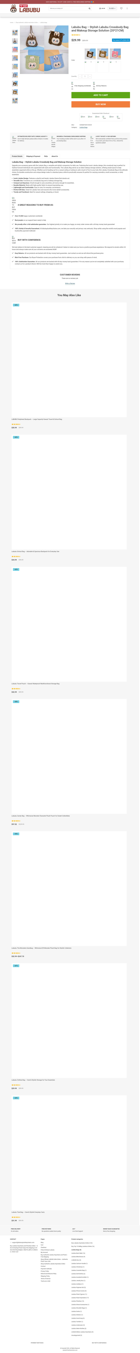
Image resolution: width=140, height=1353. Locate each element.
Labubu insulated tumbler (80, 1277)
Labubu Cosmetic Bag (78, 1270)
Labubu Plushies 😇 (86, 15)
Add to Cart (101, 95)
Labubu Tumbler (77, 1321)
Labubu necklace (77, 1284)
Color (73, 60)
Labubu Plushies (77, 1301)
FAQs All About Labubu (47, 1250)
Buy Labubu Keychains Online (81, 1243)
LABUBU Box (76, 1260)
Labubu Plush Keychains (80, 1297)
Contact (43, 1266)
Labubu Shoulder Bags (79, 1308)
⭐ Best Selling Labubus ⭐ (29, 15)
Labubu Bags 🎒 (111, 15)
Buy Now (101, 104)
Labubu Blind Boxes (78, 1256)
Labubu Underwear (78, 1325)
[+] (90, 76)
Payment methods (46, 1268)
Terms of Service (45, 1278)
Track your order (45, 1281)
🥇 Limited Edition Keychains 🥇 (70, 15)
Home (11, 22)
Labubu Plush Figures (79, 1294)
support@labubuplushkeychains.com (23, 1242)
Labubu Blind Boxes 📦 (99, 15)
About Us (55, 156)
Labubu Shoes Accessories (80, 1304)
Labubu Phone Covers (78, 1291)
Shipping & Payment (33, 156)
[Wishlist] (121, 8)
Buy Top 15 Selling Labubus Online (82, 1246)
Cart (42, 1245)
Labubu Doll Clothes (78, 1273)
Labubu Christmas (77, 1267)
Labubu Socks (76, 1311)
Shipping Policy (45, 1276)
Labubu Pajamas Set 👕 (123, 15)
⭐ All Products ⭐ (15, 15)
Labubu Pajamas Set (78, 1287)
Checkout (43, 1247)
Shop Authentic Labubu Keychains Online (27, 22)
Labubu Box (41, 15)
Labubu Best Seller (78, 1253)
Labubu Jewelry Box (78, 1280)
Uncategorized (76, 1335)
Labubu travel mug (78, 1318)
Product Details (17, 156)
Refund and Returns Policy (48, 1273)
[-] (80, 76)
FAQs (46, 156)
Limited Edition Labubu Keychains (82, 1332)
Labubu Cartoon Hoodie (79, 1263)
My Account (44, 1252)
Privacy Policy (45, 1271)
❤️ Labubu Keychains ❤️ (52, 15)
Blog (42, 1242)
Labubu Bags (43, 22)
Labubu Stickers (77, 1315)
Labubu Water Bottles (78, 1328)
